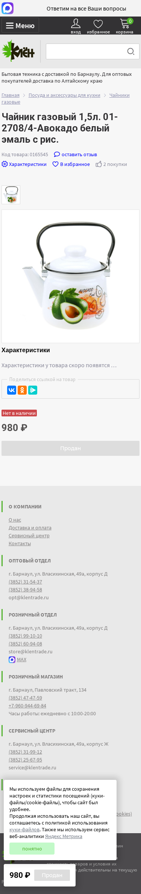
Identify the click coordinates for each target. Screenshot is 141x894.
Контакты (20, 543)
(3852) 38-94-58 (25, 589)
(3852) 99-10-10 (25, 635)
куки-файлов (24, 829)
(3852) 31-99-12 (25, 751)
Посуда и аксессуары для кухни (64, 95)
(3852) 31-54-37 (25, 581)
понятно (32, 848)
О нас (15, 519)
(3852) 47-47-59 (25, 697)
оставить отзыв (79, 154)
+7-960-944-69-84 (27, 705)
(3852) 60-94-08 (25, 643)
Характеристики (28, 164)
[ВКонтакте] (11, 390)
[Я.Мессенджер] (32, 390)
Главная (11, 95)
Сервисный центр (29, 535)
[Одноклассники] (22, 390)
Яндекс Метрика (63, 836)
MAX (21, 659)
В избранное (75, 164)
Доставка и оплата (30, 527)
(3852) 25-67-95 (25, 759)
